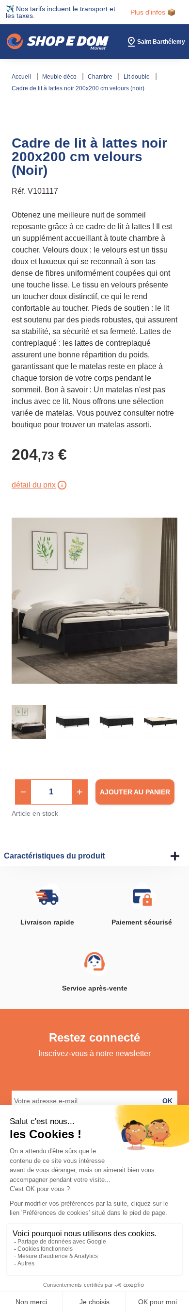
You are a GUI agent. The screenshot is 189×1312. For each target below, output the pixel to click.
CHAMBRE (101, 76)
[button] (23, 792)
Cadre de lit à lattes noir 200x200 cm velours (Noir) (78, 88)
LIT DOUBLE (137, 76)
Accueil (22, 76)
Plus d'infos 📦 (152, 12)
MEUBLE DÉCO (60, 76)
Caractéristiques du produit (54, 856)
